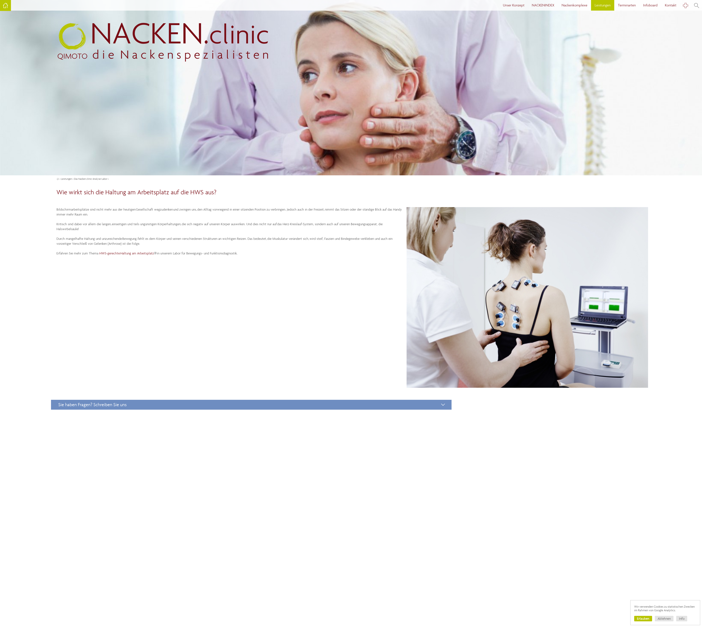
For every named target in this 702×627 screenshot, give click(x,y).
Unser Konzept (513, 5)
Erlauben (643, 618)
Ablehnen (664, 619)
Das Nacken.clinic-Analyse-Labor (90, 178)
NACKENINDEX (543, 5)
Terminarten (627, 5)
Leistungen (66, 178)
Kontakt (670, 5)
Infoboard (650, 5)
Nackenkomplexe (574, 5)
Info (681, 619)
